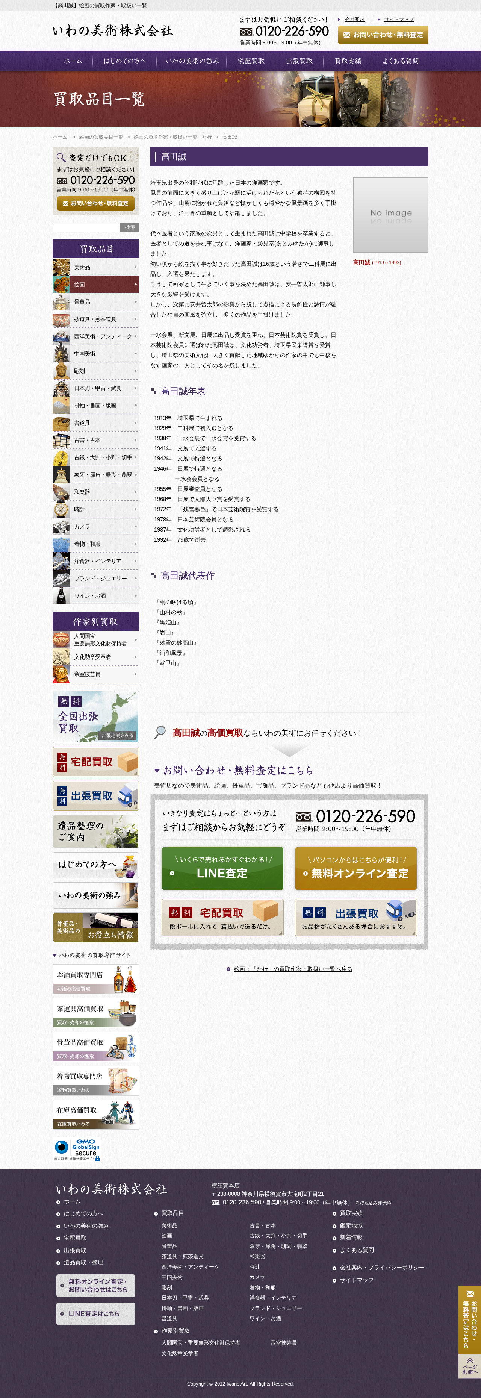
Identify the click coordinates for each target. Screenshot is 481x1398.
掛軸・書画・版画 (95, 405)
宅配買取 (251, 61)
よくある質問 (400, 61)
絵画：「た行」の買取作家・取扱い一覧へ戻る (293, 969)
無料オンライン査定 (356, 868)
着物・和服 (87, 544)
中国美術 (84, 353)
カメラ (82, 526)
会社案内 (355, 19)
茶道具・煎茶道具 (95, 319)
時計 (79, 509)
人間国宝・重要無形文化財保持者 (201, 1343)
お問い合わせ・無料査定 (383, 35)
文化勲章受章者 (92, 657)
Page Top (469, 1366)
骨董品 (82, 301)
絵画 (79, 284)
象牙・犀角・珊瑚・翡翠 (103, 474)
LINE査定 (223, 868)
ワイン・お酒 (90, 595)
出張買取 (299, 61)
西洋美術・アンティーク (103, 336)
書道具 (82, 423)
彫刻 (79, 371)
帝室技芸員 (87, 674)
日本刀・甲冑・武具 (97, 388)
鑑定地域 (351, 1225)
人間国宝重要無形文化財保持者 (100, 640)
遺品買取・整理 (83, 1262)
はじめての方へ (124, 61)
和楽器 (82, 492)
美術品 (82, 267)
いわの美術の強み (191, 61)
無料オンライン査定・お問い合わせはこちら (95, 1285)
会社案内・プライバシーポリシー (382, 1267)
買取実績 (348, 61)
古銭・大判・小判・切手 (103, 457)
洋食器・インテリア (97, 561)
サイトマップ (399, 19)
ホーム (72, 61)
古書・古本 (87, 440)
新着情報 (351, 1237)
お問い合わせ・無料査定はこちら (469, 1320)
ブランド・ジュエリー (100, 578)
